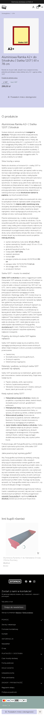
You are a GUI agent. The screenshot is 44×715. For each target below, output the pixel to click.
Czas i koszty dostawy (10, 658)
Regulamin (19, 612)
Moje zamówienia (8, 677)
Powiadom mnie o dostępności (23, 97)
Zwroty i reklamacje (9, 625)
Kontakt (5, 634)
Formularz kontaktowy (10, 629)
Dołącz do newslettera (13, 607)
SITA (13, 13)
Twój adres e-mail (7, 602)
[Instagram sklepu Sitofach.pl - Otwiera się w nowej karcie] (34, 581)
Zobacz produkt (38, 553)
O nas (4, 648)
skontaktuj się (7, 327)
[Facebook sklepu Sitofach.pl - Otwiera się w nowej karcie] (26, 581)
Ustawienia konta (8, 673)
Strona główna (6, 13)
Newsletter (6, 644)
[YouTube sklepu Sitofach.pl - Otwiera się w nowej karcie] (30, 581)
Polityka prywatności (9, 692)
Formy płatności (8, 663)
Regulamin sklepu (8, 687)
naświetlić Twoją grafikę (10, 496)
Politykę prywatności (28, 612)
